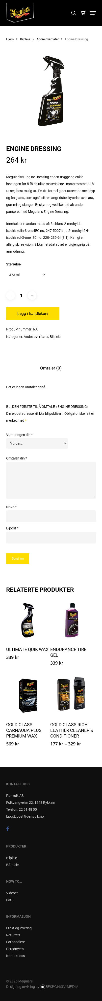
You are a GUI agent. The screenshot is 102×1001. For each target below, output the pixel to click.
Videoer (12, 893)
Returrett (13, 935)
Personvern (15, 949)
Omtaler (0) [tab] (51, 368)
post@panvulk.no (30, 816)
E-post (12, 528)
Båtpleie (12, 865)
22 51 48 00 (28, 809)
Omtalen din (16, 458)
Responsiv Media (62, 986)
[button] (93, 12)
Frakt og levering (19, 928)
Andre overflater (48, 39)
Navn (11, 507)
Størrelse (13, 264)
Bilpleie (25, 39)
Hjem (10, 39)
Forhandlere (15, 942)
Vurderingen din (19, 435)
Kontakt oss (15, 956)
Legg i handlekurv (32, 313)
